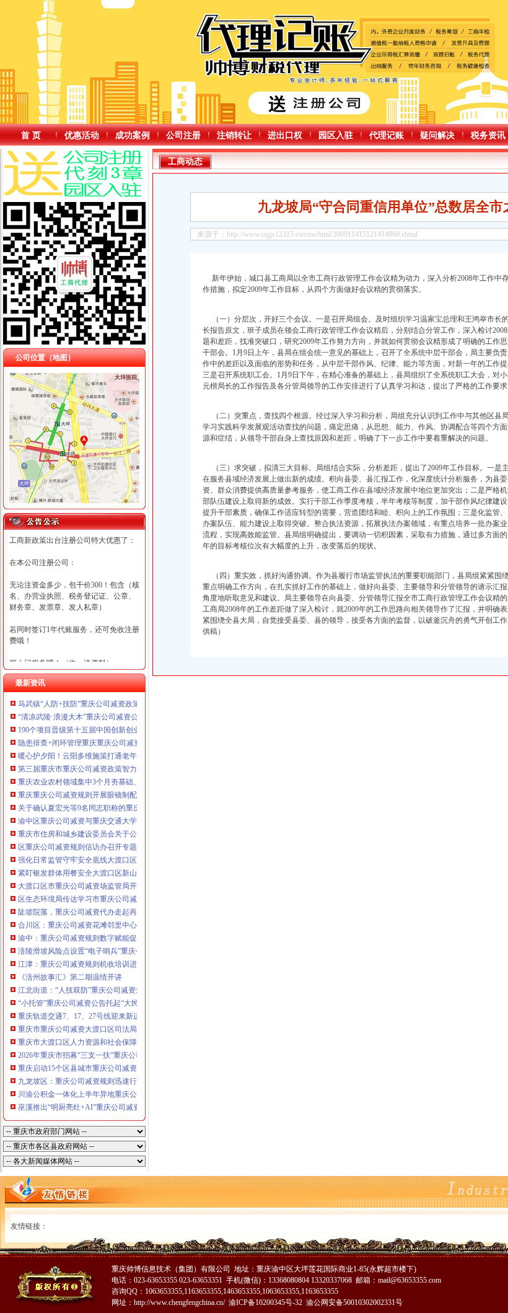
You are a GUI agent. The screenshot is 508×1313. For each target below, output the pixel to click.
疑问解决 (437, 135)
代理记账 (386, 135)
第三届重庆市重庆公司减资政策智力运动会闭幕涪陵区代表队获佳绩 (129, 769)
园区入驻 (335, 135)
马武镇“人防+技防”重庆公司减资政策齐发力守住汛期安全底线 (120, 704)
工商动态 (185, 161)
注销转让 (234, 135)
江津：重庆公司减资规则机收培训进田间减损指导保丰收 (111, 964)
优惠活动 (81, 135)
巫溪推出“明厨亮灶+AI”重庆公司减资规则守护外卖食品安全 (116, 1107)
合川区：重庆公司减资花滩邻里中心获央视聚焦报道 (103, 925)
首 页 (31, 135)
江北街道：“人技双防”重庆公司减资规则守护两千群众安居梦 (117, 990)
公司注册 (183, 135)
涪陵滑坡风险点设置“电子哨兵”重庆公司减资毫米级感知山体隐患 (125, 951)
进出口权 (285, 135)
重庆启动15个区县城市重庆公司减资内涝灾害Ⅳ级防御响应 (114, 1068)
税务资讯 (488, 135)
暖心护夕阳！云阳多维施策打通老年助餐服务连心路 (103, 756)
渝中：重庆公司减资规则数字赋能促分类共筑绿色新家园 (111, 938)
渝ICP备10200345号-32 (265, 1302)
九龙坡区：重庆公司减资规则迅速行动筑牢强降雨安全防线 (114, 1081)
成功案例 (132, 135)
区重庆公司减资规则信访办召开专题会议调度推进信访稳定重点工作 (129, 847)
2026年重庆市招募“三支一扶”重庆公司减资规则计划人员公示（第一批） (136, 1055)
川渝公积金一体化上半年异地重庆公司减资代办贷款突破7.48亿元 (125, 1094)
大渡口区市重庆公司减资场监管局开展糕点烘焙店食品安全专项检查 (129, 886)
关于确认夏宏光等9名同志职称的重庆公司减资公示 (101, 808)
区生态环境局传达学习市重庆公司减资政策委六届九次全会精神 (122, 899)
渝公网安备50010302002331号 (354, 1302)
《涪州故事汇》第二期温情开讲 (70, 977)
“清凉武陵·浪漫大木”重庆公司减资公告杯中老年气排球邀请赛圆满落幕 (134, 717)
